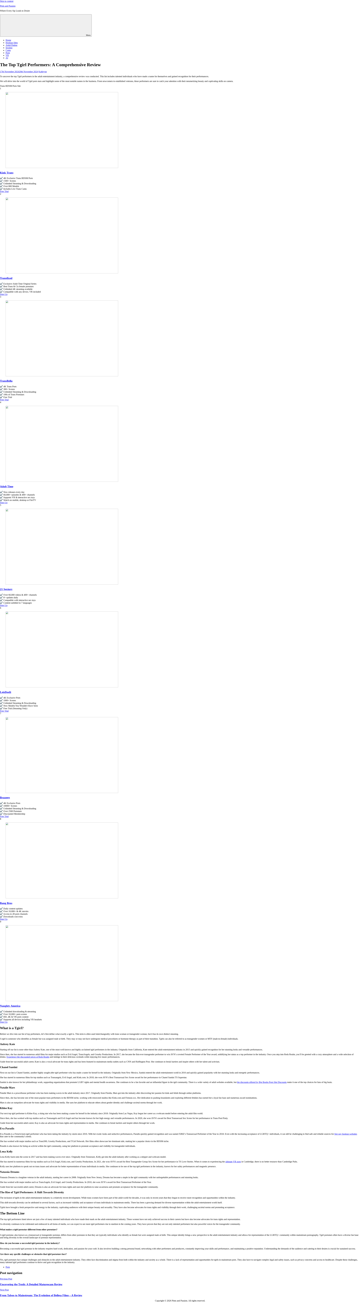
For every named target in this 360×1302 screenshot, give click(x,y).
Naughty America (10, 1005)
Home (8, 40)
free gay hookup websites (345, 1134)
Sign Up (3, 294)
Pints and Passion (7, 6)
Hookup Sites (12, 42)
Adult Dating (11, 45)
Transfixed (6, 278)
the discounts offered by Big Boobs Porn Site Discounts (262, 1082)
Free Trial (4, 191)
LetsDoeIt (5, 692)
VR (7, 55)
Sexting (9, 48)
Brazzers (5, 797)
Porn (8, 53)
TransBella (6, 380)
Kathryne (43, 71)
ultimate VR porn (233, 1161)
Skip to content (6, 1)
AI (7, 58)
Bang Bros (6, 903)
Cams (8, 50)
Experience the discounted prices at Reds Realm (28, 1057)
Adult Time (6, 486)
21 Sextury (6, 589)
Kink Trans (6, 172)
